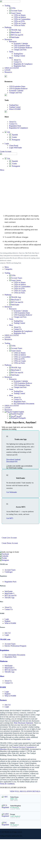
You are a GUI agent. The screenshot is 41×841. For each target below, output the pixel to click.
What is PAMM (14, 109)
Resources (13, 41)
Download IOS (11, 462)
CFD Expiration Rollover (23, 48)
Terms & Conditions (7, 784)
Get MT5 (9, 518)
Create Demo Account (10, 543)
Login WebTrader (15, 148)
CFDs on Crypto (20, 23)
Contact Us (18, 62)
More (11, 58)
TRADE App (16, 30)
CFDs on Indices (20, 17)
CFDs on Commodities (22, 19)
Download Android (13, 459)
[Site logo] (10, 2)
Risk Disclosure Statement (23, 723)
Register (7, 621)
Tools (11, 52)
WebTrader (15, 37)
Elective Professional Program (15, 646)
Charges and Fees (20, 50)
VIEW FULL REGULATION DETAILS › (25, 791)
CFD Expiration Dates (22, 46)
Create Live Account (9, 538)
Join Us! (8, 633)
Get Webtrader (11, 492)
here (28, 739)
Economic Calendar (21, 43)
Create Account (5, 151)
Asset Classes (16, 13)
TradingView (18, 54)
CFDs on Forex (19, 25)
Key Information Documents (24, 404)
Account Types (16, 11)
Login (7, 619)
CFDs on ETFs (19, 21)
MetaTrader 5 (16, 32)
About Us (17, 60)
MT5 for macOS (17, 35)
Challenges (9, 572)
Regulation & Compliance (23, 64)
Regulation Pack (20, 66)
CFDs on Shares (20, 15)
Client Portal (13, 146)
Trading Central (19, 56)
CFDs (13, 8)
